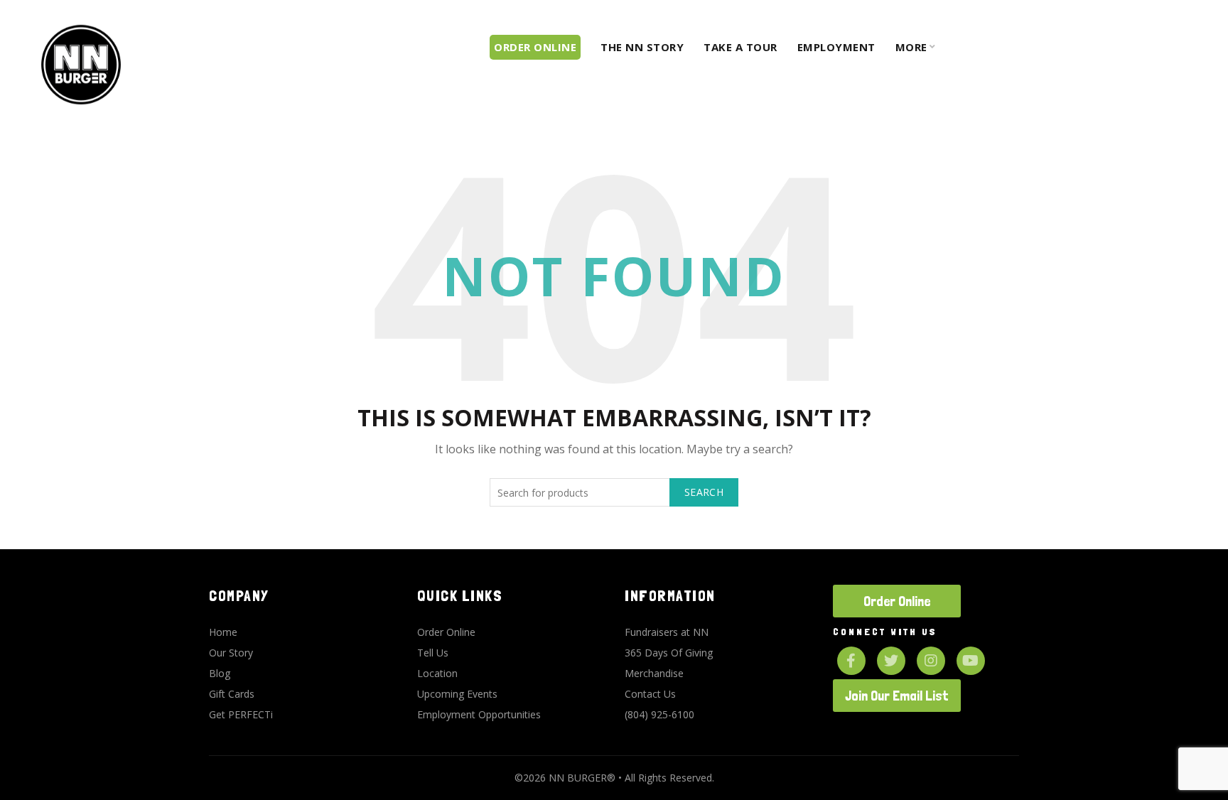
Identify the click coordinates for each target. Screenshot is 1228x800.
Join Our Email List (897, 695)
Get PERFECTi (241, 714)
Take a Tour (740, 47)
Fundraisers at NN (667, 632)
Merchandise (654, 673)
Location (437, 673)
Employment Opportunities (479, 714)
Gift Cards (231, 694)
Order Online (446, 632)
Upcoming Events (457, 694)
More (911, 47)
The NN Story (642, 47)
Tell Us (432, 652)
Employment (836, 47)
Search (703, 492)
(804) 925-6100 (659, 714)
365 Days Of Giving (669, 652)
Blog (219, 673)
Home (223, 632)
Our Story (231, 652)
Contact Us (650, 694)
